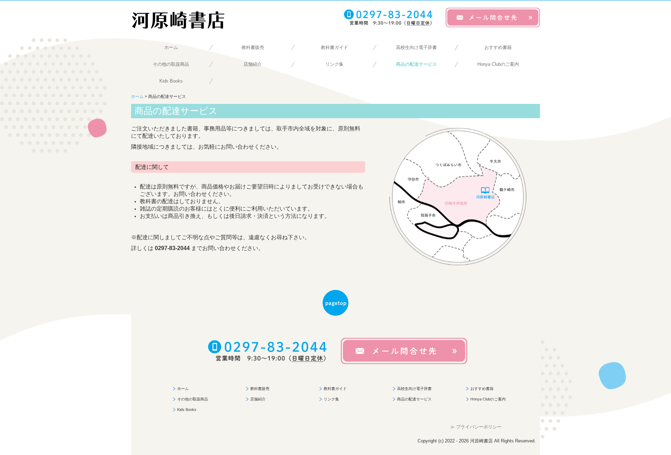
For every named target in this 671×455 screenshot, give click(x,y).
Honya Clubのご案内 (498, 64)
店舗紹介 (253, 64)
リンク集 (334, 64)
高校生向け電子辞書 (416, 47)
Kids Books (171, 81)
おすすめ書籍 (498, 47)
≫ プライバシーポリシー (476, 426)
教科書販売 (252, 47)
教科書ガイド (334, 47)
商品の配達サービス (416, 64)
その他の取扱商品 (171, 64)
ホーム (171, 47)
